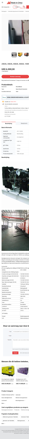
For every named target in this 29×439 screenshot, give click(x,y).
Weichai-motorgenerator (21, 397)
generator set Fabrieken (8, 420)
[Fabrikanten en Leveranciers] (14, 2)
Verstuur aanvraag (15, 76)
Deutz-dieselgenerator (7, 397)
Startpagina (4, 11)
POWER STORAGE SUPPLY (8, 395)
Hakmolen (18, 395)
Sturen (15, 353)
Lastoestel (4, 400)
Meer (3, 423)
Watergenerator (21, 420)
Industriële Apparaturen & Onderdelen (16, 11)
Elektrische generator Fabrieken (10, 417)
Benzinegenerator (20, 400)
